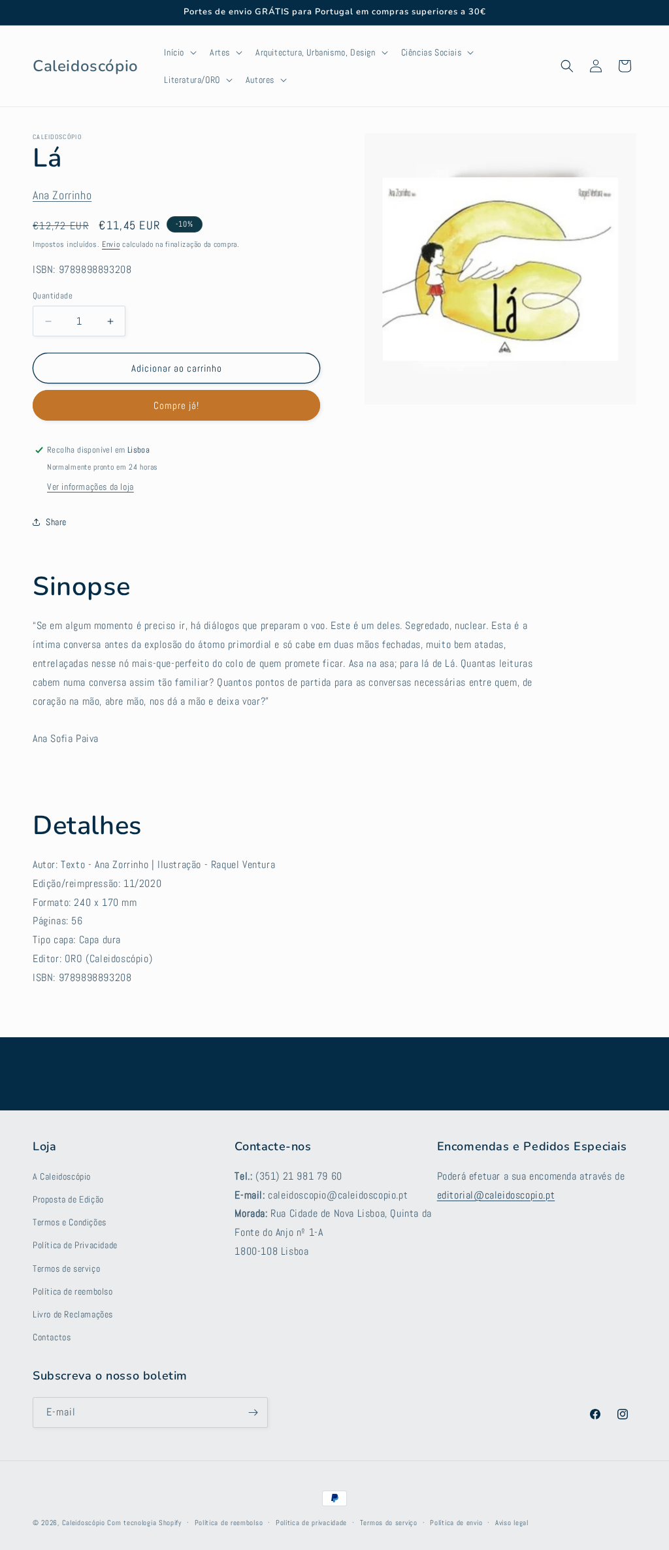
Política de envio (456, 1522)
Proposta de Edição (68, 1199)
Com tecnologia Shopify (144, 1522)
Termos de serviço (66, 1268)
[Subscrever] (252, 1412)
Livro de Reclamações (73, 1314)
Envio (111, 244)
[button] (179, 52)
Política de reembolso (73, 1291)
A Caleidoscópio (62, 1176)
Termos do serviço (388, 1522)
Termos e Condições (69, 1222)
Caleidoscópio (83, 1522)
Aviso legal (512, 1522)
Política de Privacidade (75, 1245)
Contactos (52, 1337)
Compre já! (176, 405)
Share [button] (56, 522)
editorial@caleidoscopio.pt (496, 1195)
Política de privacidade (311, 1522)
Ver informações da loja (90, 486)
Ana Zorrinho (62, 194)
